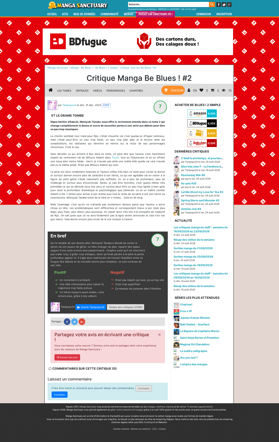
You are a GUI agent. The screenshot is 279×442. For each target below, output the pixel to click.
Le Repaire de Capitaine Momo (199, 331)
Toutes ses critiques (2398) (126, 307)
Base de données (84, 14)
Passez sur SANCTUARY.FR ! (155, 14)
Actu (65, 14)
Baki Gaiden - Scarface (194, 324)
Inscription (224, 14)
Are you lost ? (189, 357)
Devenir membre (121, 429)
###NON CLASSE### (168, 9)
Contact (162, 429)
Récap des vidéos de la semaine (194, 239)
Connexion (203, 14)
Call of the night (188, 9)
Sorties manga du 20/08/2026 (193, 256)
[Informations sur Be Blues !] (51, 90)
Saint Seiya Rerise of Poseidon (199, 337)
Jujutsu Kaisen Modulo (195, 317)
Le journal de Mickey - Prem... (142, 12)
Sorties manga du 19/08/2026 (193, 265)
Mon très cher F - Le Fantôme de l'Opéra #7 (208, 166)
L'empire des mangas (193, 364)
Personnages (115, 90)
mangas (151, 406)
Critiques (82, 90)
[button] (90, 307)
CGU (154, 429)
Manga (78, 5)
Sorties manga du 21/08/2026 (193, 248)
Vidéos (97, 90)
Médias (128, 14)
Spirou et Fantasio (148, 9)
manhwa (160, 406)
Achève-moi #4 (191, 208)
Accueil (52, 14)
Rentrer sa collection (141, 429)
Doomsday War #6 (193, 175)
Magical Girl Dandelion (195, 344)
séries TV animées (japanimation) (196, 406)
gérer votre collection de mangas (127, 409)
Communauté (109, 14)
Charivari (186, 304)
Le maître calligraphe (193, 351)
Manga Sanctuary (87, 406)
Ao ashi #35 (188, 183)
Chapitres (136, 90)
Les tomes (64, 90)
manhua (169, 406)
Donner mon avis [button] (68, 357)
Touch (115, 157)
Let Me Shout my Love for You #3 (202, 192)
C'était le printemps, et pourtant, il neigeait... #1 (211, 158)
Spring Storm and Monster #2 (200, 200)
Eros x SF (186, 311)
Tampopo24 (69, 104)
